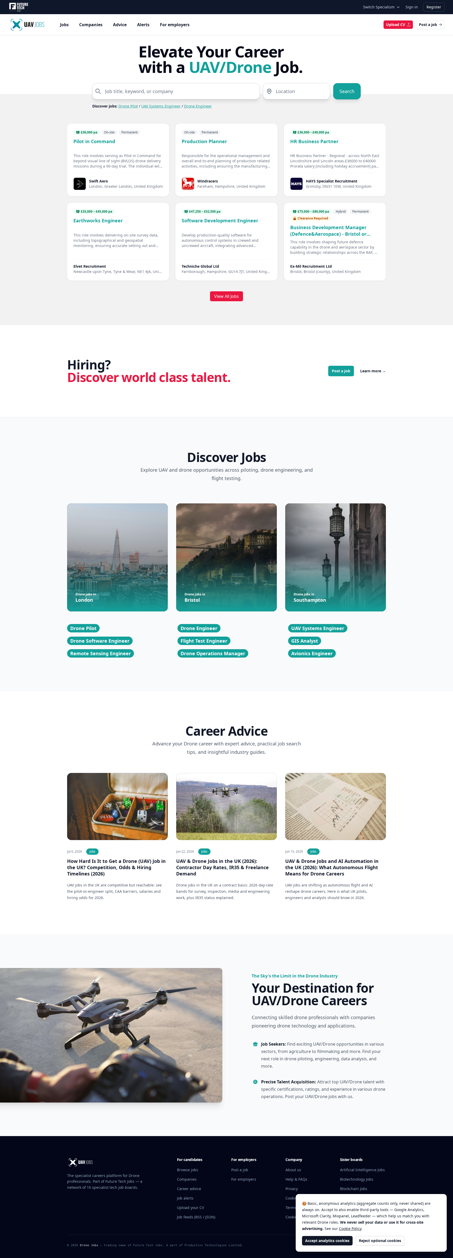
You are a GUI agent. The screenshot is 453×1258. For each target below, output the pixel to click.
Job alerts (185, 1198)
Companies (91, 25)
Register (434, 6)
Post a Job (341, 370)
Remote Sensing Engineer (100, 653)
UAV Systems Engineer (161, 106)
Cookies (292, 1198)
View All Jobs (226, 296)
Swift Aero (98, 181)
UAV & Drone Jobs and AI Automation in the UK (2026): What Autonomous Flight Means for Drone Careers (332, 867)
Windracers (207, 181)
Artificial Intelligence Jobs (362, 1169)
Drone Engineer (198, 106)
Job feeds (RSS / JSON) (196, 1216)
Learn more (373, 370)
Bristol (195, 597)
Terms (290, 1207)
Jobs (64, 25)
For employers (175, 25)
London (86, 597)
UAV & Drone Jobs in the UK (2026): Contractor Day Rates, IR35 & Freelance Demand (222, 867)
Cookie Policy (350, 1228)
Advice (120, 25)
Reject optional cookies (380, 1240)
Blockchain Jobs (353, 1188)
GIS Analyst (304, 641)
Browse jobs (187, 1169)
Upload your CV (190, 1207)
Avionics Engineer (312, 653)
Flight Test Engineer (204, 641)
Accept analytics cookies (327, 1240)
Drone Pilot (128, 106)
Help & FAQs (296, 1179)
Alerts (143, 25)
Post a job (428, 24)
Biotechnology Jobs (356, 1179)
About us (293, 1169)
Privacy (291, 1188)
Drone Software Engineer (100, 641)
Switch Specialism (379, 6)
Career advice (189, 1188)
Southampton (310, 597)
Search (346, 91)
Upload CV (395, 24)
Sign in (412, 6)
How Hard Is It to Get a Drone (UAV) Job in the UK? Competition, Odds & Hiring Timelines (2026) (116, 867)
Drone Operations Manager (213, 653)
